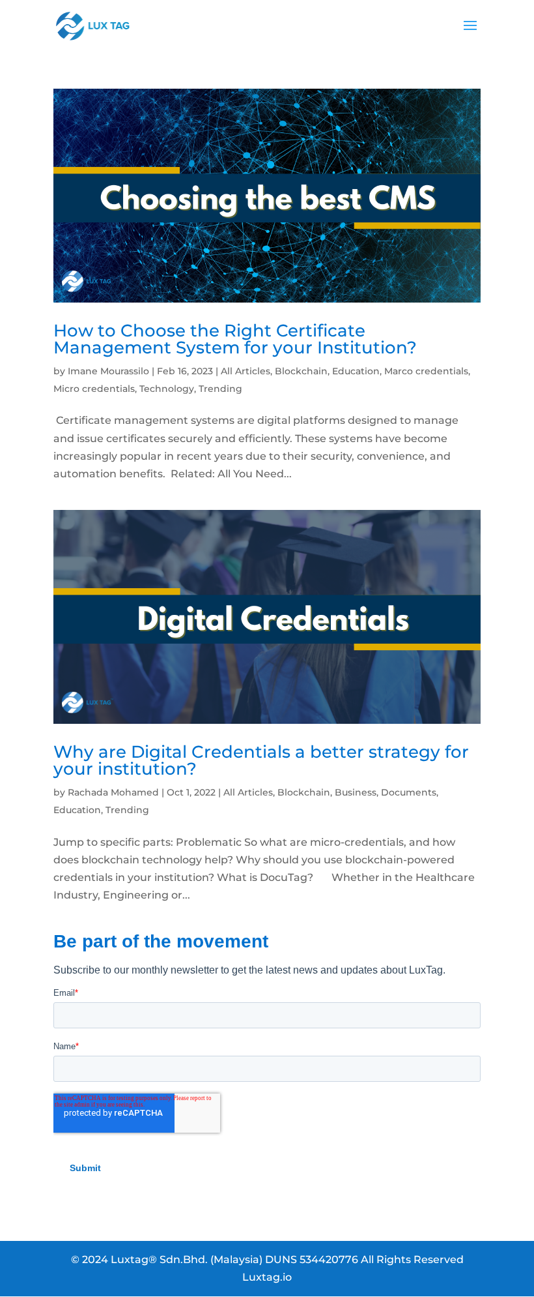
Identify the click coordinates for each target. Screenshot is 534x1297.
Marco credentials (426, 371)
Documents (408, 792)
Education (356, 371)
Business (355, 792)
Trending (220, 389)
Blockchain (301, 371)
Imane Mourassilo (108, 371)
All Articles (245, 371)
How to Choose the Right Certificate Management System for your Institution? (235, 339)
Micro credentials (94, 389)
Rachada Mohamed (113, 792)
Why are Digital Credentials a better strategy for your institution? (261, 760)
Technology (166, 389)
